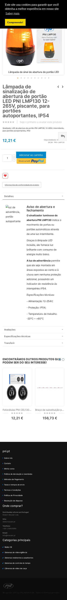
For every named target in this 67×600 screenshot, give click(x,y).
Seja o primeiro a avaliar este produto (41, 122)
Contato (7, 463)
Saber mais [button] (12, 13)
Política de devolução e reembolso (18, 474)
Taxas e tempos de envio (14, 485)
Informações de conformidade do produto (22, 185)
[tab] (33, 196)
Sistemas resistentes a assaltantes (19, 558)
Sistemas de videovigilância (16, 552)
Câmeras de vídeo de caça (16, 568)
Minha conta (9, 469)
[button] (17, 78)
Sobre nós (8, 458)
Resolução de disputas (13, 501)
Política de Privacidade (13, 495)
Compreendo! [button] (15, 22)
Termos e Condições (12, 490)
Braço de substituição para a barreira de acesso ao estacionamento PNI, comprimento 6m (49, 409)
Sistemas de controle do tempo (17, 563)
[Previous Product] (58, 86)
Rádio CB (8, 547)
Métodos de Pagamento (14, 479)
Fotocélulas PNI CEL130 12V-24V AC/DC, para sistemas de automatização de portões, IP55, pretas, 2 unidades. (17, 409)
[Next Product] (62, 86)
